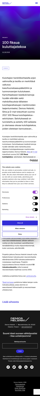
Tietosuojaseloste (20, 384)
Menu (36, 3)
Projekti (5, 37)
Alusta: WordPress (20, 388)
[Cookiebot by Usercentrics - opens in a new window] (30, 160)
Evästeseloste (20, 386)
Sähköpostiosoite (20, 342)
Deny (20, 234)
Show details (30, 217)
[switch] (35, 197)
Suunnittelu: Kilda (20, 390)
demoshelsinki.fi (26, 327)
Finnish (5, 68)
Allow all (20, 223)
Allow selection (20, 228)
